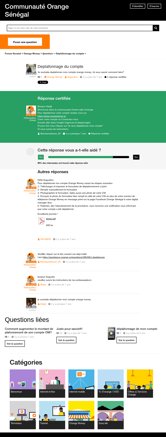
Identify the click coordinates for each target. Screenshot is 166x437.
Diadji (43, 304)
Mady (43, 284)
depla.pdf (51, 218)
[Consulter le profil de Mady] (31, 284)
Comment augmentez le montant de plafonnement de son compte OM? (29, 330)
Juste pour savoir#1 (69, 328)
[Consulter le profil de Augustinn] (31, 73)
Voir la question (15, 343)
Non (136, 157)
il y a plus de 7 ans (65, 239)
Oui (40, 157)
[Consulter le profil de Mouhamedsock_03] (31, 114)
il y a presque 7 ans (76, 133)
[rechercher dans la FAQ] (156, 28)
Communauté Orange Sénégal (37, 10)
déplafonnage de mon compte (137, 328)
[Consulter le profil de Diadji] (31, 307)
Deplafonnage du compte (60, 66)
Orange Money (54, 77)
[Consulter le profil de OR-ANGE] (31, 187)
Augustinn (72, 77)
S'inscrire (154, 6)
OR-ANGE (45, 239)
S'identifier (137, 6)
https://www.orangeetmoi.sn (52, 116)
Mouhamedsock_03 (50, 133)
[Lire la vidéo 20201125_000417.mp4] (111, 333)
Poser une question (25, 41)
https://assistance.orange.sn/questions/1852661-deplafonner (74, 257)
